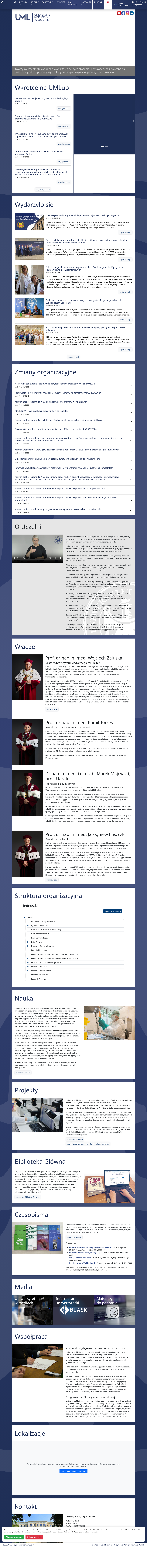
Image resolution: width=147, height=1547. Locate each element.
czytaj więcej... (64, 108)
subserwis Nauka (23, 1072)
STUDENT (35, 2)
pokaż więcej (52, 709)
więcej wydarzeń (43, 189)
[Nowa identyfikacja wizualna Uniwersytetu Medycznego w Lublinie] (106, 146)
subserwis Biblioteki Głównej (27, 1197)
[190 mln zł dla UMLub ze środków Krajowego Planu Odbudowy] (102, 146)
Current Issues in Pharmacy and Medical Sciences (90, 1247)
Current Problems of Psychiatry (82, 1252)
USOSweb (98, 2)
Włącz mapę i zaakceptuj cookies (73, 1471)
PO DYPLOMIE (72, 3)
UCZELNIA (23, 2)
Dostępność (137, 5)
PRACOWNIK (85, 2)
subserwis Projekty (75, 1139)
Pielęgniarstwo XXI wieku (80, 1258)
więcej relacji (73, 357)
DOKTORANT (47, 2)
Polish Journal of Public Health (82, 1263)
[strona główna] (15, 4)
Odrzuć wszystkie (34, 1537)
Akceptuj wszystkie (14, 1537)
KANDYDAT (60, 2)
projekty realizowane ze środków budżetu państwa (88, 1144)
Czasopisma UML (74, 1237)
